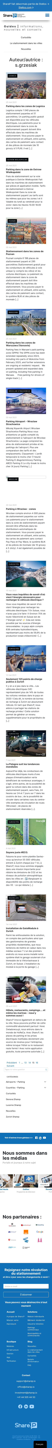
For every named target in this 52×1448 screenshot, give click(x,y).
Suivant (10, 1065)
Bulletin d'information (33, 1360)
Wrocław (13, 479)
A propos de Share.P (16, 1316)
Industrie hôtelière (36, 1324)
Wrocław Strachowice (19, 391)
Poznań (12, 221)
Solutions (32, 1312)
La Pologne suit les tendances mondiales (23, 765)
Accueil (10, 1312)
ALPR (33, 1439)
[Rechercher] (46, 1069)
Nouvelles (26, 49)
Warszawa (13, 312)
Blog (30, 1341)
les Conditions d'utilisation (28, 1438)
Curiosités (26, 37)
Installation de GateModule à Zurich (22, 929)
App (8, 1357)
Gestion (10, 1354)
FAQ (29, 1365)
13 (25, 1062)
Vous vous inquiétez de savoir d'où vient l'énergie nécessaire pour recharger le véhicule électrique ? (25, 597)
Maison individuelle (36, 1316)
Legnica (12, 76)
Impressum (11, 1324)
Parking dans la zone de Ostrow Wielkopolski (23, 170)
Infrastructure (13, 1350)
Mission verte (12, 1320)
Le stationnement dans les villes (26, 43)
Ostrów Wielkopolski (17, 160)
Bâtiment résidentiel (36, 1320)
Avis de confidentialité (30, 1437)
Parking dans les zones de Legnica (25, 106)
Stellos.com (25, 7)
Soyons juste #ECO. (17, 852)
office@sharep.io (26, 1387)
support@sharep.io (26, 1381)
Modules (10, 1346)
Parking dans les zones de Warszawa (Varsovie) (20, 344)
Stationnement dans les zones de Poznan (24, 252)
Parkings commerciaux (33, 1328)
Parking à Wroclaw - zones (21, 509)
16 (37, 1062)
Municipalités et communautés (34, 1334)
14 (30, 1062)
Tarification (11, 1361)
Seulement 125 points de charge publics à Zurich (24, 680)
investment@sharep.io (26, 1392)
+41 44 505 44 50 (26, 1397)
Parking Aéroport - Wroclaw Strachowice (21, 422)
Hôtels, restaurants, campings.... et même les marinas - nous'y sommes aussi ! (25, 1013)
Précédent (12, 1062)
